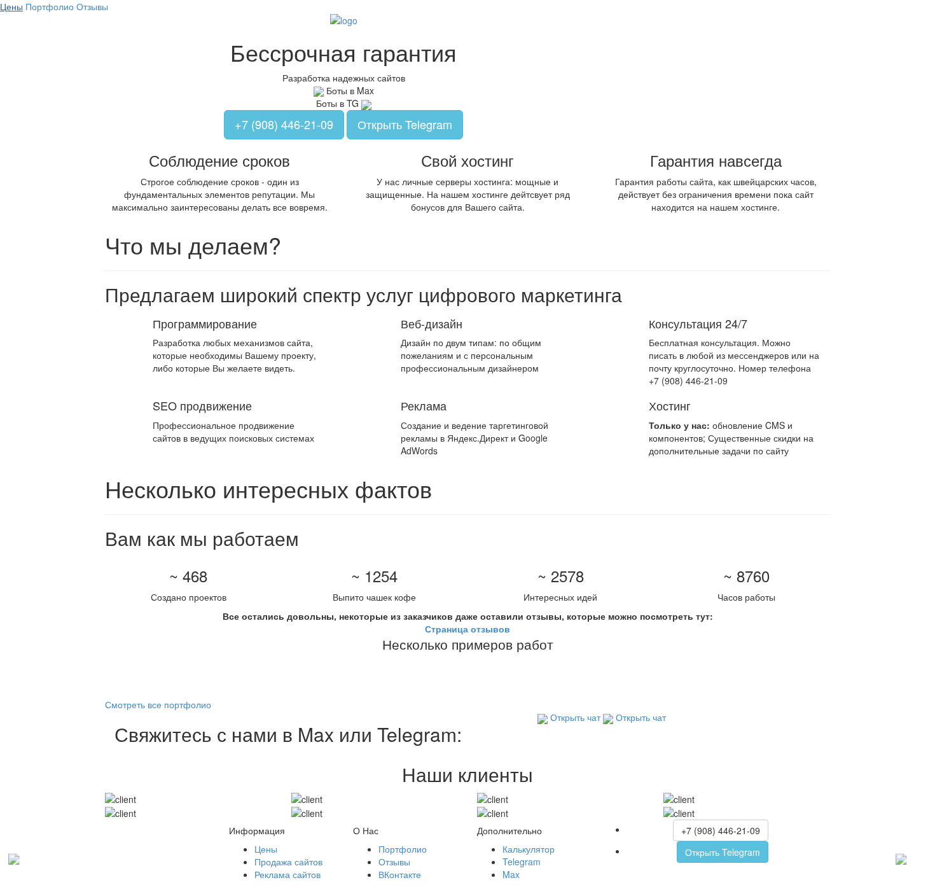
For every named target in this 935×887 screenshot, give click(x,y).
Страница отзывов (467, 628)
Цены (11, 6)
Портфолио (49, 6)
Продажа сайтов (288, 861)
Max (511, 874)
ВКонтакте (399, 874)
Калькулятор (528, 848)
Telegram (521, 861)
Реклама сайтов (287, 874)
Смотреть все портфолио (158, 704)
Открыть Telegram (404, 124)
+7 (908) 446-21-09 (284, 124)
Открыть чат (574, 717)
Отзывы (92, 6)
